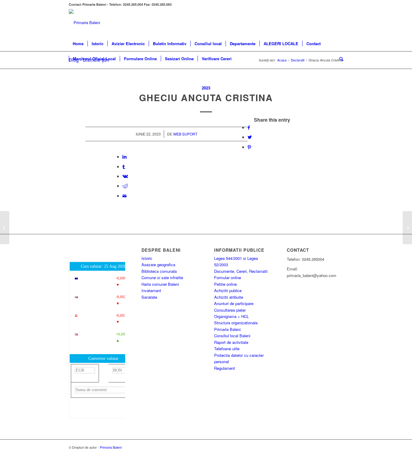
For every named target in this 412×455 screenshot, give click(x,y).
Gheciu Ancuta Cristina (206, 97)
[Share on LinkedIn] (124, 156)
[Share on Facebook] (249, 127)
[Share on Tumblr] (123, 166)
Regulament (224, 368)
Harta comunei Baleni (160, 284)
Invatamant (151, 290)
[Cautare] (339, 58)
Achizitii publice (228, 290)
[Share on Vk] (125, 176)
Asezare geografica (158, 264)
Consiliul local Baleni (232, 335)
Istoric (146, 258)
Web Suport (185, 133)
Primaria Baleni (227, 329)
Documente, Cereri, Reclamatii (241, 271)
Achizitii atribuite (228, 297)
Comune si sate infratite (162, 277)
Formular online (227, 277)
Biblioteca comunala (159, 271)
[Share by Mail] (124, 195)
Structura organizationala (236, 323)
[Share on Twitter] (250, 137)
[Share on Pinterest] (249, 147)
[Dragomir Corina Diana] (4, 227)
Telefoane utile (226, 348)
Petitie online (225, 284)
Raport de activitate (231, 342)
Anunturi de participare (233, 303)
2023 (206, 88)
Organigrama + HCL (231, 316)
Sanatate (149, 297)
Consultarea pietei (230, 310)
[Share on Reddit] (125, 185)
